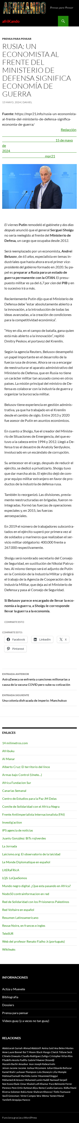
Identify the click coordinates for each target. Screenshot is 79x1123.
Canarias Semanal (14, 790)
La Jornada (9, 846)
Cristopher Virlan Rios (61, 1056)
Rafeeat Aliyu (30, 1087)
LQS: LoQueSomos (14, 878)
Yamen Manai (57, 1095)
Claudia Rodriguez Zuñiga (35, 1056)
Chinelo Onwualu (11, 1056)
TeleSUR (7, 933)
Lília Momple (59, 1072)
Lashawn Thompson (26, 1072)
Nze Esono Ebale (11, 1083)
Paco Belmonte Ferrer (60, 1083)
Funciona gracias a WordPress (19, 1117)
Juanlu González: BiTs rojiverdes (24, 838)
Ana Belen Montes (64, 1048)
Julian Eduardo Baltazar (59, 1068)
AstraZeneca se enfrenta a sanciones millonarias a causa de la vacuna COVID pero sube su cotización (36, 679)
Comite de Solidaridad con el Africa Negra (30, 806)
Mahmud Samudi (11, 1075)
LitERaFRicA (10, 870)
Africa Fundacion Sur (16, 783)
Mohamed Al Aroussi (13, 1079)
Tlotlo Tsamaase (61, 1091)
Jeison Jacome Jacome (14, 1068)
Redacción (39, 134)
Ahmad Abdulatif (32, 1048)
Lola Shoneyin (44, 1072)
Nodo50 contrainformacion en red (25, 894)
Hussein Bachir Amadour (15, 1064)
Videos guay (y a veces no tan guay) (25, 1021)
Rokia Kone (27, 1091)
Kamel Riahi (8, 1072)
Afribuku (8, 751)
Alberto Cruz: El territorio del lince (26, 767)
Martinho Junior (29, 1075)
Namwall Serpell (58, 1079)
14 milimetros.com (15, 743)
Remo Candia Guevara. (51, 1087)
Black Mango (43, 1052)
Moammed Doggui (48, 1075)
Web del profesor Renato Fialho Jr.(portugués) (33, 941)
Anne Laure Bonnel (12, 1052)
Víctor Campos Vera (30, 1095)
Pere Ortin (17, 1087)
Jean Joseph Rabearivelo (42, 1064)
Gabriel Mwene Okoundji (41, 1060)
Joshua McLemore (36, 1068)
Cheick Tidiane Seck (61, 1052)
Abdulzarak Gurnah (12, 1048)
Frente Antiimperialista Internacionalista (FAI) (33, 814)
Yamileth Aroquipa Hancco (16, 1099)
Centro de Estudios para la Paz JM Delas (29, 798)
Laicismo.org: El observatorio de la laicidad (31, 854)
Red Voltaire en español (18, 910)
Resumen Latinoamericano (20, 917)
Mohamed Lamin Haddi (37, 1079)
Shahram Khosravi (43, 1091)
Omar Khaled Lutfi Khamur (34, 1083)
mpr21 (50, 156)
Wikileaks (8, 949)
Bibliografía (10, 997)
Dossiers (8, 1005)
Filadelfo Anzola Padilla (14, 1060)
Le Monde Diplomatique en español (26, 862)
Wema (45, 1095)
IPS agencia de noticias (17, 830)
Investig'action (12, 822)
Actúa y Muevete (13, 989)
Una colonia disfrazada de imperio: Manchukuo (34, 697)
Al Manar (8, 759)
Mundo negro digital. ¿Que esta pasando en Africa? (36, 886)
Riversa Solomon (11, 1091)
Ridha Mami (70, 1087)
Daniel (27, 102)
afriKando (11, 21)
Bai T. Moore (29, 1052)
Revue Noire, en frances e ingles (23, 925)
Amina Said (48, 1048)
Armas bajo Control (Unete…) (22, 775)
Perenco (6, 1087)
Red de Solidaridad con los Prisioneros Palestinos (35, 902)
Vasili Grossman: (11, 1095)
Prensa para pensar (16, 38)
